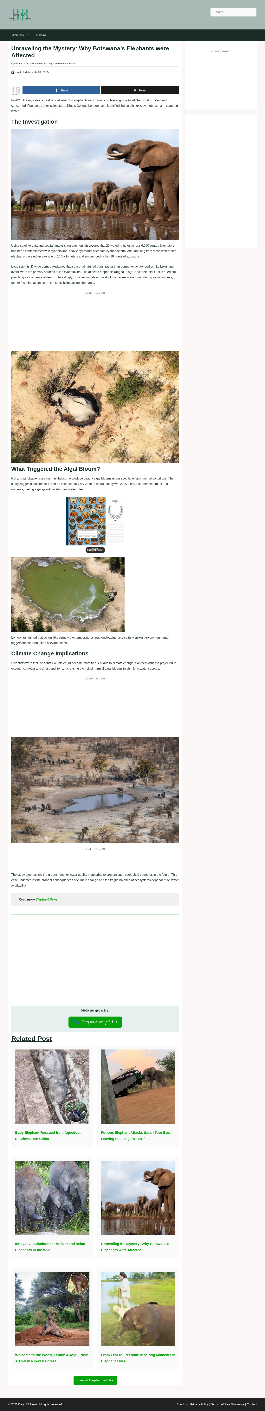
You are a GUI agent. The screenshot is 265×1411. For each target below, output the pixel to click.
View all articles (95, 1380)
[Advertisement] (95, 324)
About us (182, 1404)
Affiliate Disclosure (232, 1404)
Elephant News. (47, 899)
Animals (18, 35)
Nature (41, 35)
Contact (252, 1404)
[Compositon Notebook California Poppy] (95, 553)
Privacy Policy (199, 1404)
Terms (215, 1404)
